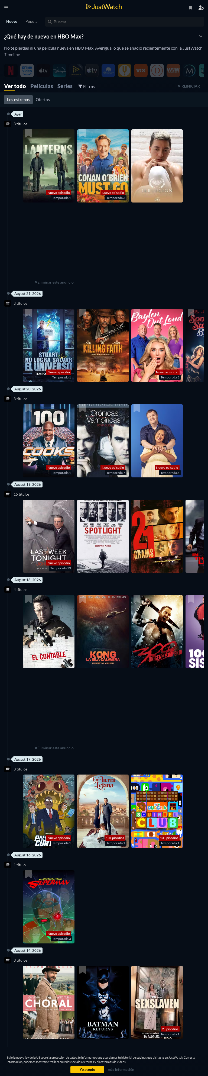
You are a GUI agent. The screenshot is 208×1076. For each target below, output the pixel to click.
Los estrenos (18, 99)
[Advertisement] (54, 244)
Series (65, 86)
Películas (41, 86)
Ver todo (15, 86)
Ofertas (43, 99)
